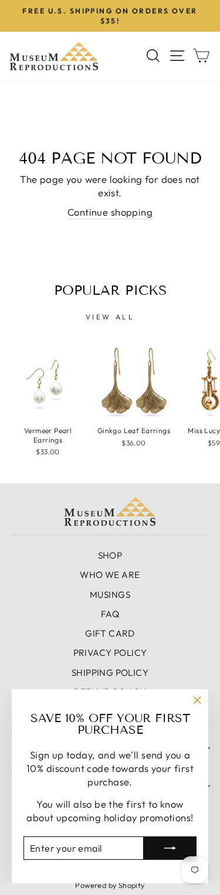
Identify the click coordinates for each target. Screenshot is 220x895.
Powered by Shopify (109, 885)
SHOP (110, 555)
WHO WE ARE (110, 574)
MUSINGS (110, 594)
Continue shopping (110, 212)
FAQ (110, 614)
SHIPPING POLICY (110, 672)
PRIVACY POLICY (110, 652)
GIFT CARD (110, 633)
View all (110, 316)
